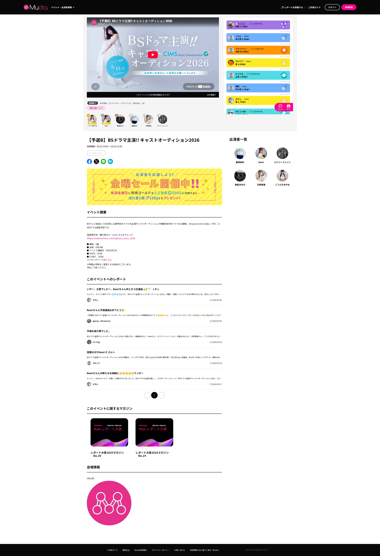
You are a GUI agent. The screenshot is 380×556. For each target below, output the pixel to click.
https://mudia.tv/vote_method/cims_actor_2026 (111, 238)
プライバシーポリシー (160, 550)
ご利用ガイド (314, 7)
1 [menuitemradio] (154, 395)
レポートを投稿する (293, 7)
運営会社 (126, 550)
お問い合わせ (179, 550)
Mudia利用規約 (140, 550)
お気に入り (97, 153)
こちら (109, 259)
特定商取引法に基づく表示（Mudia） (205, 550)
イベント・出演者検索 (61, 7)
